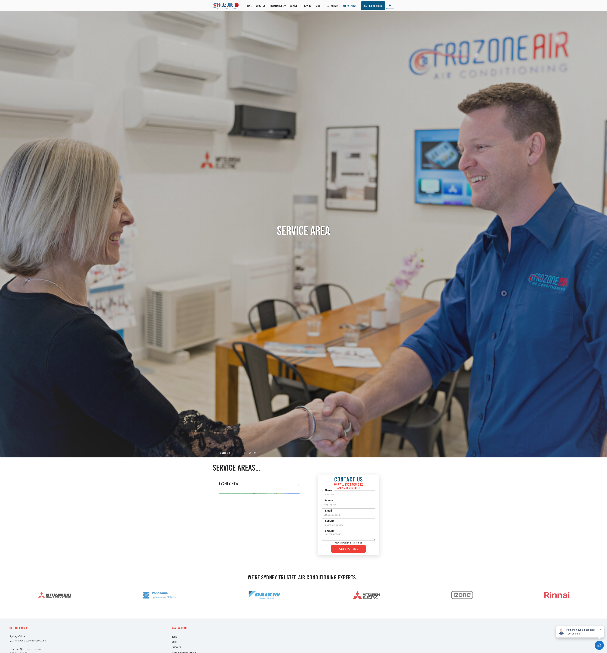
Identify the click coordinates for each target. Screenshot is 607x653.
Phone (329, 500)
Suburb (329, 520)
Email (328, 510)
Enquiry (329, 531)
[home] (226, 5)
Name (328, 490)
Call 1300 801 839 (373, 5)
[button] (278, 5)
